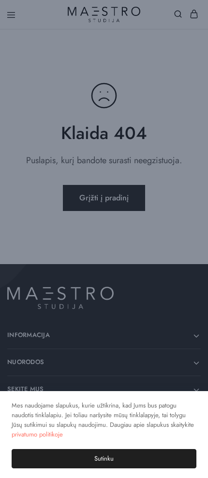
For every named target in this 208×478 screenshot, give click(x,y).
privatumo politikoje (37, 434)
